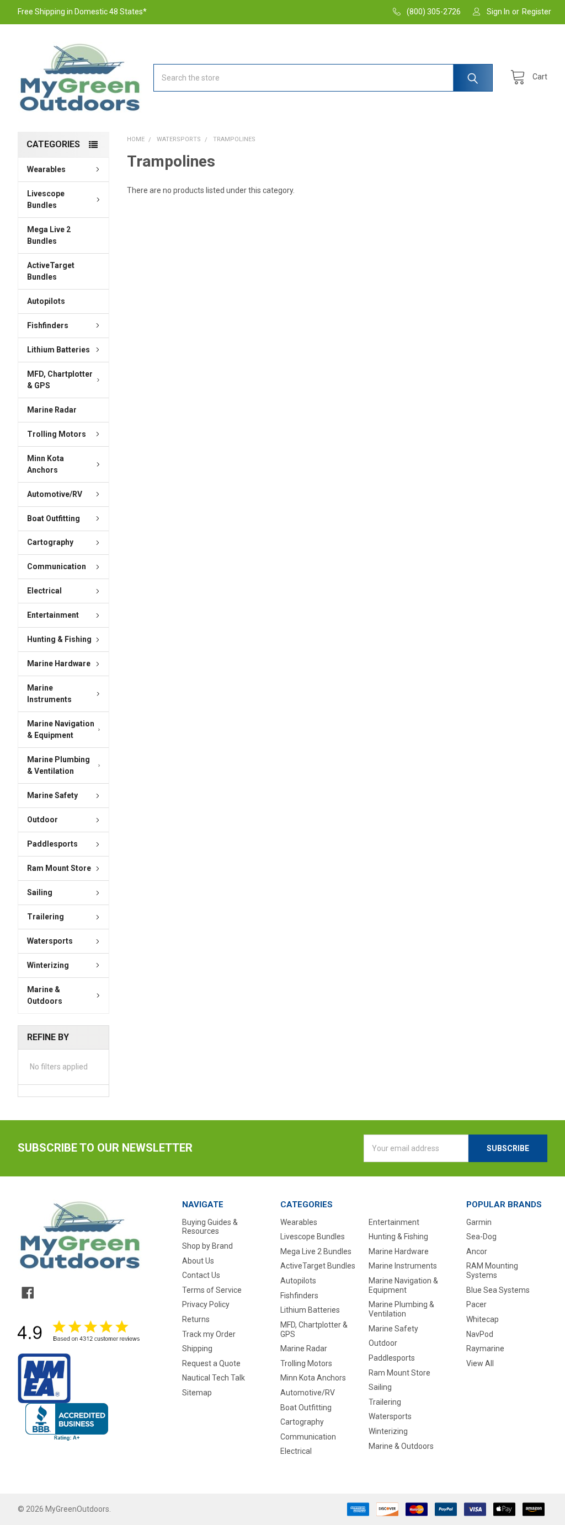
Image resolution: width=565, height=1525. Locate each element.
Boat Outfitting (53, 518)
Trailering (45, 916)
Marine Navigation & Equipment (60, 729)
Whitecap (482, 1319)
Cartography (50, 542)
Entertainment (53, 615)
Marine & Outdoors (44, 995)
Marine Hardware (58, 663)
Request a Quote (211, 1363)
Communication (56, 566)
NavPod (479, 1334)
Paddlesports (52, 843)
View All (480, 1363)
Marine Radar (52, 409)
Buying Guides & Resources (210, 1227)
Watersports (50, 941)
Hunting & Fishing (59, 639)
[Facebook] (28, 1293)
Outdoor (42, 819)
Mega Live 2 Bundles (49, 235)
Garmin (479, 1222)
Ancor (476, 1251)
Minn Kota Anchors (45, 464)
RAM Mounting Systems (492, 1270)
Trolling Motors (56, 434)
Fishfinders (47, 325)
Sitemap (197, 1392)
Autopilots (46, 301)
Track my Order (209, 1334)
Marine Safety (52, 795)
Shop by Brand (207, 1246)
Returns (196, 1319)
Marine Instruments (49, 693)
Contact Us (201, 1275)
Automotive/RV (54, 494)
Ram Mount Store (59, 868)
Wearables (46, 169)
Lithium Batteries (58, 349)
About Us (198, 1260)
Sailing (39, 892)
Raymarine (485, 1348)
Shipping (197, 1348)
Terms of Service (212, 1290)
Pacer (476, 1304)
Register (536, 11)
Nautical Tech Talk (213, 1377)
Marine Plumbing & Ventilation (58, 765)
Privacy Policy (206, 1304)
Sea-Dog (481, 1236)
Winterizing (48, 965)
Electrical (44, 590)
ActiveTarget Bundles (50, 271)
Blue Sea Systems (498, 1290)
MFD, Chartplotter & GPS (60, 380)
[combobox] (323, 78)
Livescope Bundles (46, 199)
